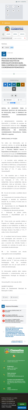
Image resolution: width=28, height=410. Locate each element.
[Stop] (15, 95)
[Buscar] (24, 38)
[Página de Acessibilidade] (7, 15)
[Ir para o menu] (15, 15)
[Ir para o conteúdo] (12, 15)
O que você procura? (7, 38)
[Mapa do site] (18, 11)
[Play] (12, 95)
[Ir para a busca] (19, 15)
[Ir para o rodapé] (6, 18)
